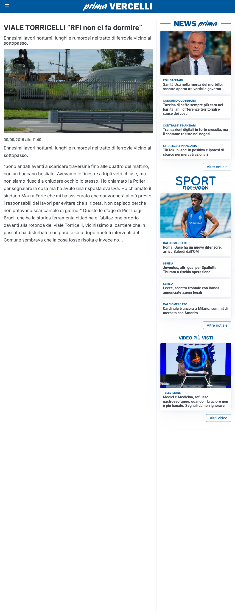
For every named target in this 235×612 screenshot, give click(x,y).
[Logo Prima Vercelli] (117, 6)
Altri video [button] (218, 418)
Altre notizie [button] (217, 166)
